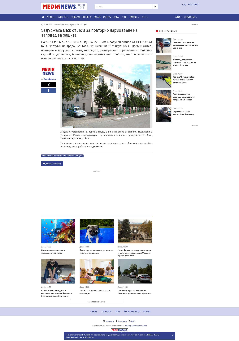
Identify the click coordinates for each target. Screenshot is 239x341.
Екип (118, 311)
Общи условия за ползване (136, 325)
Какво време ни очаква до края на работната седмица (96, 251)
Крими (73, 24)
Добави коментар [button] (53, 163)
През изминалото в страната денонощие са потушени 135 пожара (183, 97)
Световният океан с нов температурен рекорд (53, 251)
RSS (133, 321)
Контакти (110, 321)
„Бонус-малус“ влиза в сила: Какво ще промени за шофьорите (134, 291)
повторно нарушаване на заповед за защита (62, 156)
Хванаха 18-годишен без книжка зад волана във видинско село (183, 80)
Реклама (147, 311)
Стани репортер (133, 311)
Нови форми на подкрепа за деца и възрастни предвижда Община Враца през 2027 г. (134, 253)
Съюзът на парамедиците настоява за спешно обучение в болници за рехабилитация (56, 293)
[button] (50, 17)
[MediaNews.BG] (65, 6)
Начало (93, 311)
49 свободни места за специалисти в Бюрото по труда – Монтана (184, 62)
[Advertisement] (96, 192)
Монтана (65, 24)
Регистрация (193, 4)
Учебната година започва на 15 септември (95, 291)
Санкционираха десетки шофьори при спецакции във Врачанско (185, 45)
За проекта (106, 311)
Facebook (122, 321)
